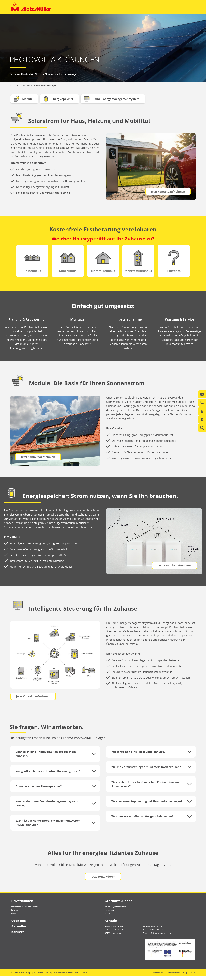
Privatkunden (26, 85)
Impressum (158, 972)
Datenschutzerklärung (177, 972)
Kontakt (14, 913)
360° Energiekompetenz (115, 906)
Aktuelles (18, 926)
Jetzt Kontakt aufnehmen (168, 191)
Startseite (14, 85)
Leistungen (16, 910)
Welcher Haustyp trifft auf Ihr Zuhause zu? (103, 239)
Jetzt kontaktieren (103, 876)
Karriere (17, 932)
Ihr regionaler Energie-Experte (24, 906)
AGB (193, 972)
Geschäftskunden (119, 901)
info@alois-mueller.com (160, 933)
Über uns (18, 920)
